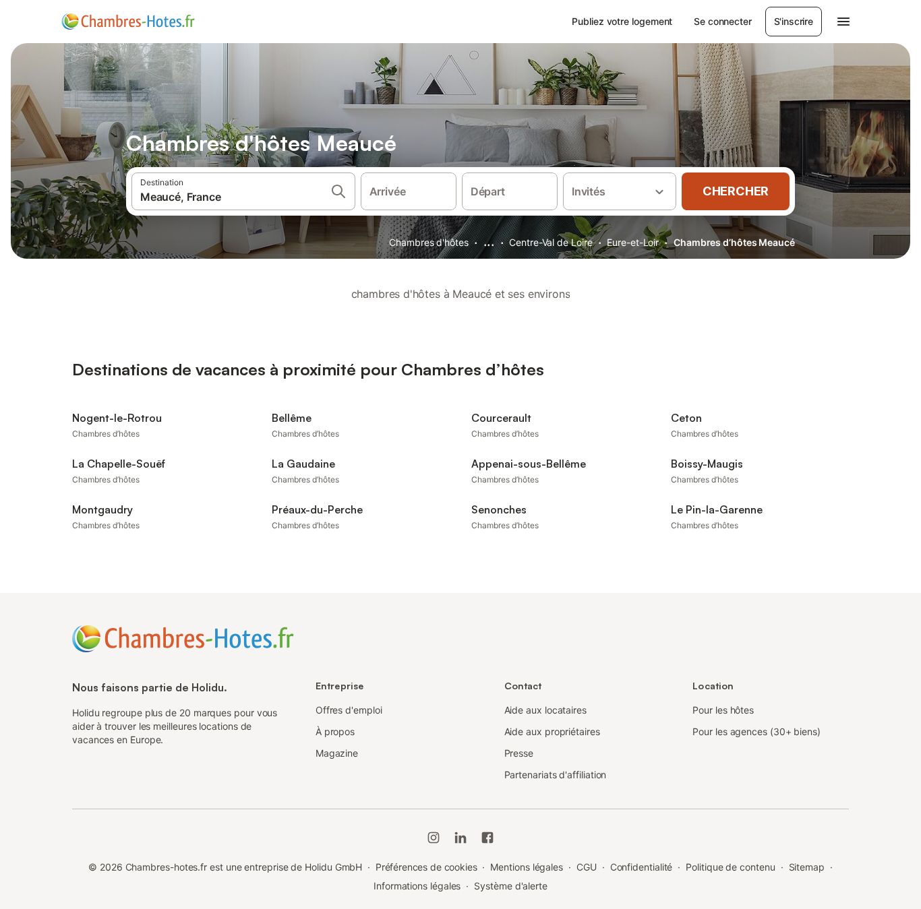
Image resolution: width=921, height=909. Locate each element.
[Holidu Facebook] (487, 837)
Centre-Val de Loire (550, 242)
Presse (519, 753)
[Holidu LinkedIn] (460, 837)
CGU (586, 867)
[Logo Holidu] (128, 21)
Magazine (337, 753)
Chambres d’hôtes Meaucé (734, 242)
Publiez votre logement (622, 21)
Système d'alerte (510, 885)
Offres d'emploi (349, 710)
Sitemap (807, 867)
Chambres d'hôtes (429, 242)
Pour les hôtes (723, 710)
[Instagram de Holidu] (433, 837)
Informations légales (417, 885)
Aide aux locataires (545, 710)
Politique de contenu (730, 867)
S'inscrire (793, 21)
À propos (335, 731)
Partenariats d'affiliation (555, 774)
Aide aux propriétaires (552, 731)
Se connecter (722, 21)
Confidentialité (641, 867)
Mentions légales (526, 867)
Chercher (736, 191)
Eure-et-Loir (633, 242)
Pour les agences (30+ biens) (756, 731)
